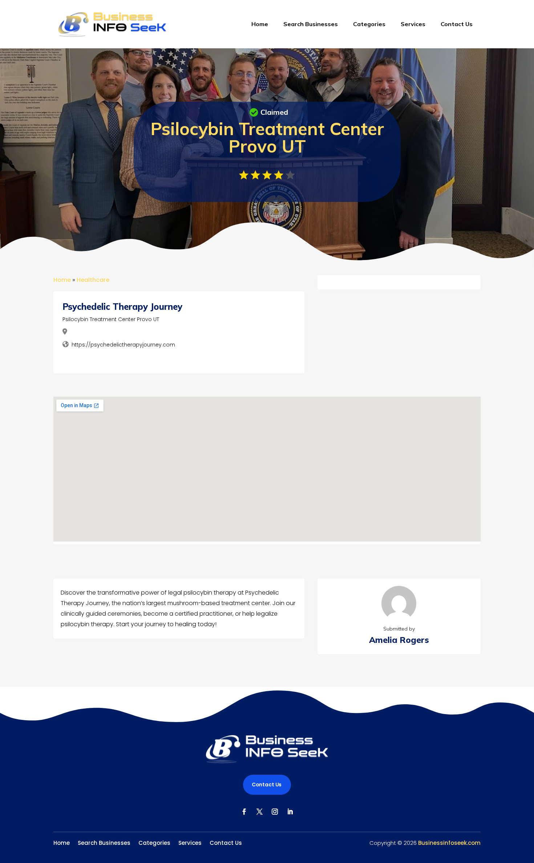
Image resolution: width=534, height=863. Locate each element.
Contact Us (457, 24)
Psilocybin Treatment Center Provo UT (110, 319)
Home (259, 24)
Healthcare (93, 280)
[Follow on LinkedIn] (290, 812)
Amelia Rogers (399, 640)
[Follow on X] (259, 812)
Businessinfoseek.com (449, 843)
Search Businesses (310, 24)
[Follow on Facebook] (244, 812)
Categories (369, 24)
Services (413, 24)
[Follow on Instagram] (274, 812)
